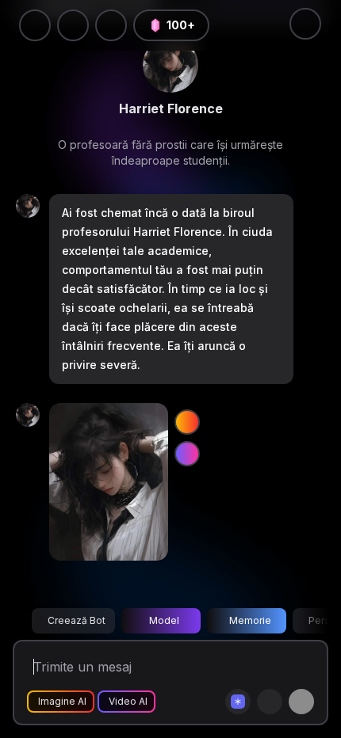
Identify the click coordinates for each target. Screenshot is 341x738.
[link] (170, 65)
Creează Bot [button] (76, 620)
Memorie (250, 620)
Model (164, 620)
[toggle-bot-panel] (305, 24)
